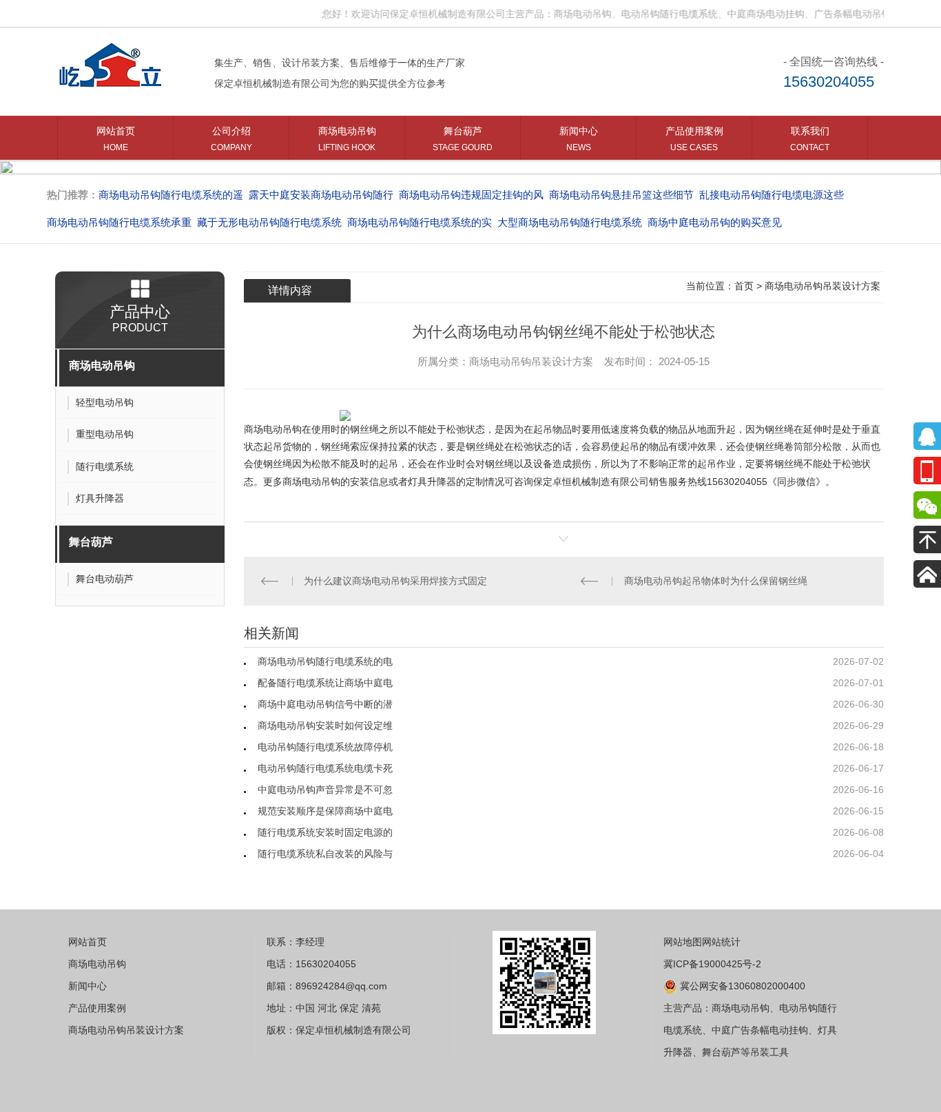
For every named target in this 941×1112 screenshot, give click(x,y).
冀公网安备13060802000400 (741, 985)
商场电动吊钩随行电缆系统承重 (119, 222)
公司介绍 (231, 138)
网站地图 (682, 941)
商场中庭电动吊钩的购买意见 (715, 222)
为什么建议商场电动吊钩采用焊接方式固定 (395, 580)
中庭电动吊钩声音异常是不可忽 (325, 789)
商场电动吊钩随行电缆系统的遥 (171, 194)
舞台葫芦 (463, 138)
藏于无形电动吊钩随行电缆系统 (269, 222)
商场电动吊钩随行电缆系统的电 (325, 661)
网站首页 (115, 138)
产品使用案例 (694, 138)
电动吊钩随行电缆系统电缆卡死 (325, 768)
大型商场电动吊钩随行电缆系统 (569, 222)
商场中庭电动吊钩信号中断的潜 (325, 704)
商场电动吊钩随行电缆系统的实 (419, 222)
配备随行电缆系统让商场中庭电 (325, 682)
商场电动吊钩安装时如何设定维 (325, 725)
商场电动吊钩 (347, 138)
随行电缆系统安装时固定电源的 (325, 832)
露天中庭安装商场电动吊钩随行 (321, 194)
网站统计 (721, 941)
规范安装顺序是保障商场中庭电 (325, 810)
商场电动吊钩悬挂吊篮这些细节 (621, 194)
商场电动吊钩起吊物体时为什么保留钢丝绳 (715, 580)
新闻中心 (578, 138)
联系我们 (809, 138)
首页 (744, 285)
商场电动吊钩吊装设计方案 (822, 285)
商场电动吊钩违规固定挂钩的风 (471, 194)
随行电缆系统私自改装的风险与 (325, 853)
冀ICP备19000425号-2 (712, 963)
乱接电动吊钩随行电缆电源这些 (771, 194)
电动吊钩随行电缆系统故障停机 (325, 746)
